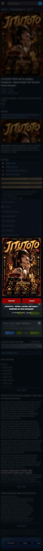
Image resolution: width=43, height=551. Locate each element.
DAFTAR (11, 301)
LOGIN (31, 301)
